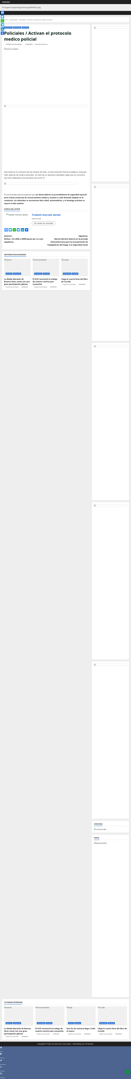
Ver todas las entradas (43, 223)
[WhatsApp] (2, 21)
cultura (71, 1023)
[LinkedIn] (2, 29)
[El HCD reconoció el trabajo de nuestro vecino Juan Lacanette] (46, 267)
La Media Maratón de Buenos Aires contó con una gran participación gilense (17, 281)
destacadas (17, 27)
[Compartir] (2, 33)
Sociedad (46, 274)
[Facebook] (2, 13)
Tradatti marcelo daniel (14, 44)
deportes (9, 274)
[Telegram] (2, 25)
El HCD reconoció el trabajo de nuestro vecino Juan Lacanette (45, 281)
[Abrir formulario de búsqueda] (128, 13)
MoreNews (77, 1044)
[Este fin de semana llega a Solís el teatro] (81, 1016)
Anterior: (23, 239)
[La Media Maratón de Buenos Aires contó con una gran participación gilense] (17, 267)
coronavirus (8, 27)
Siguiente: (67, 240)
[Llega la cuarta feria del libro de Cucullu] (74, 267)
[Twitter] (2, 17)
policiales (25, 27)
